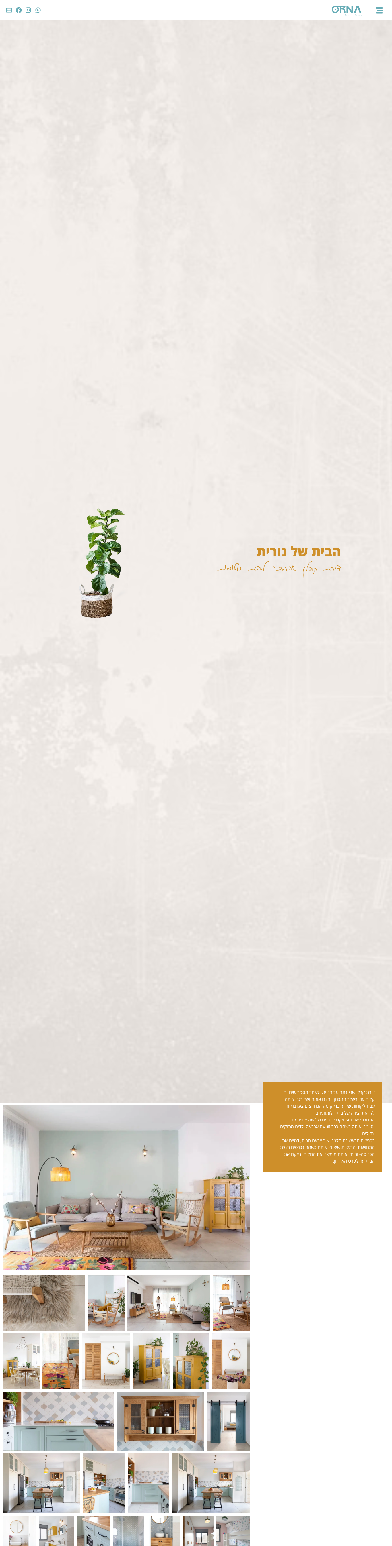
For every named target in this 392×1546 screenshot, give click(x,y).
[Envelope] (9, 10)
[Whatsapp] (38, 10)
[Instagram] (28, 10)
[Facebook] (19, 10)
